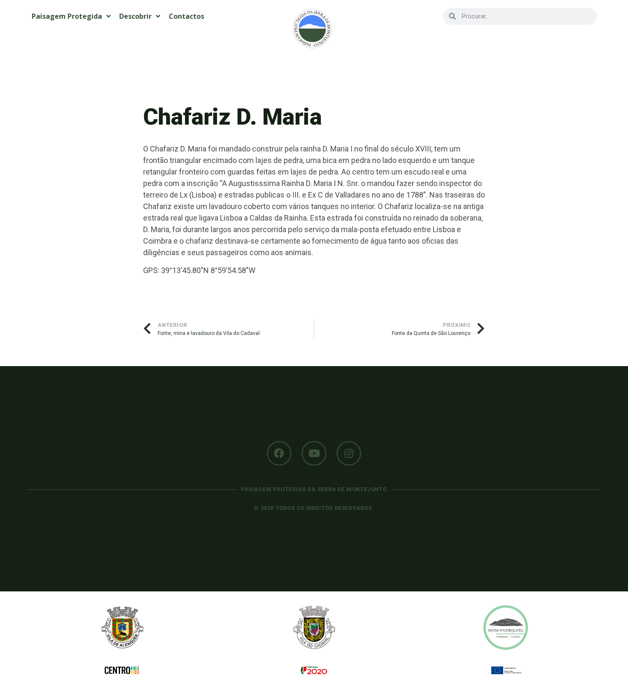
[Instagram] (349, 453)
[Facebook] (279, 453)
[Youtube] (314, 453)
